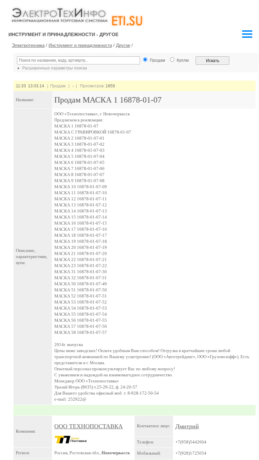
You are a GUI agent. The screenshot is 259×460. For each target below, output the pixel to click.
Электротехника (28, 45)
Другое (123, 45)
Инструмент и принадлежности (80, 45)
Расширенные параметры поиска (54, 68)
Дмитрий (187, 426)
